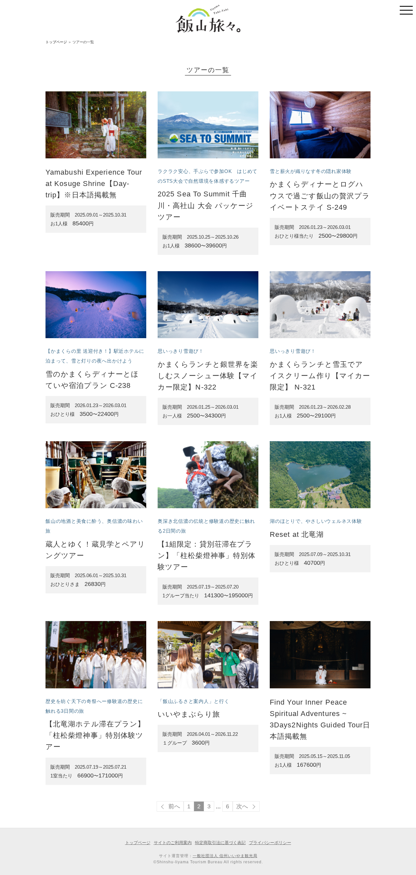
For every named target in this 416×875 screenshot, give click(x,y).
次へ (242, 806)
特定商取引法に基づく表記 (220, 842)
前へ (174, 806)
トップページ (56, 42)
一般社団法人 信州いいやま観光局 (225, 856)
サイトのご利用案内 (173, 842)
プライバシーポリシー (270, 842)
